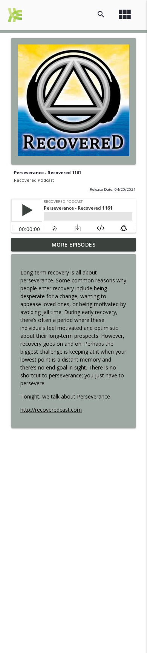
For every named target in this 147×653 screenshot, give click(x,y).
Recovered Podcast (34, 180)
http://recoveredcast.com (51, 409)
